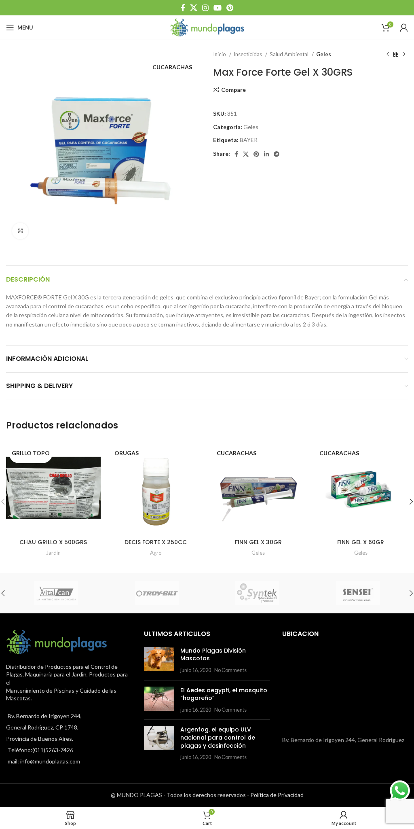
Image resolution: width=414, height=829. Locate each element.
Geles (323, 54)
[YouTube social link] (217, 8)
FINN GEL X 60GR (360, 542)
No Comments (230, 670)
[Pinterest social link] (230, 8)
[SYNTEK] (257, 593)
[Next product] (404, 55)
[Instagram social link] (205, 8)
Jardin (53, 552)
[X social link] (194, 8)
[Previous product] (388, 55)
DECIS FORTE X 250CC (156, 542)
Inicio (220, 54)
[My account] (404, 27)
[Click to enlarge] (20, 231)
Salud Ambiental (290, 54)
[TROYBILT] (157, 593)
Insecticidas (248, 54)
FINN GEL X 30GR (258, 542)
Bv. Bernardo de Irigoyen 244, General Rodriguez (343, 739)
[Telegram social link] (276, 154)
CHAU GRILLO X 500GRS (53, 542)
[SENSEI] (358, 593)
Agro (156, 552)
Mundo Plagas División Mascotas (213, 655)
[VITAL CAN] (56, 593)
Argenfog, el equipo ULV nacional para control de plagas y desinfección (217, 737)
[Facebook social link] (183, 8)
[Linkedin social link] (266, 154)
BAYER (249, 139)
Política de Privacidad (277, 794)
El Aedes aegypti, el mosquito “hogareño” (223, 694)
